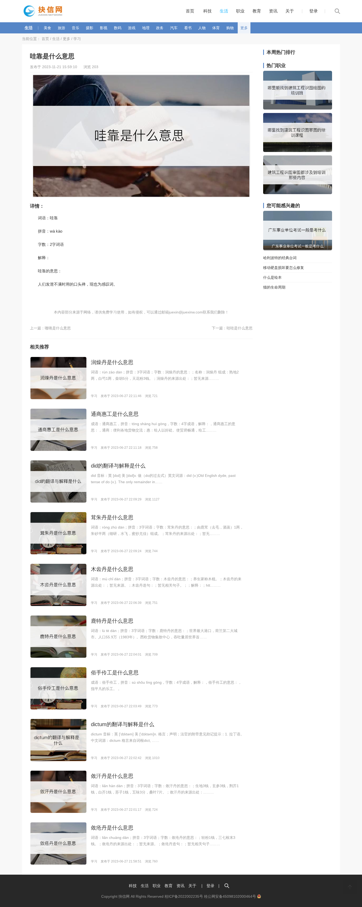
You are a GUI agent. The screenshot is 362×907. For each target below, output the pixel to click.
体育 (216, 28)
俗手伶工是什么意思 (115, 672)
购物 (230, 28)
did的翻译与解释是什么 (118, 466)
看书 (188, 28)
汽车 (174, 28)
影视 (103, 28)
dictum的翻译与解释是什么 (122, 724)
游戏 (131, 28)
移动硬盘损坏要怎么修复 (283, 267)
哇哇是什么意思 (240, 328)
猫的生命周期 (274, 287)
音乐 (75, 28)
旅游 (61, 28)
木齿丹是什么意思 (112, 569)
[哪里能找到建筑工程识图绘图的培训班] (297, 108)
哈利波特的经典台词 (280, 258)
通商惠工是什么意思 (115, 414)
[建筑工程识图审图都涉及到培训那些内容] (297, 193)
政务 (160, 28)
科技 (207, 11)
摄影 (89, 28)
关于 (289, 11)
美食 (47, 28)
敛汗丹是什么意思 (112, 776)
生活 (224, 11)
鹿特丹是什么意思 (112, 621)
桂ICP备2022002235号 (184, 896)
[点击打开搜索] (226, 885)
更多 (244, 28)
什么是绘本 (272, 277)
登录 (313, 11)
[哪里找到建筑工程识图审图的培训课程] (297, 151)
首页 (190, 11)
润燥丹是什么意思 (112, 362)
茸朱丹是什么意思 (112, 517)
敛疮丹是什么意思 (112, 828)
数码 (117, 28)
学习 (77, 39)
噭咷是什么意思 (58, 328)
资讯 (273, 11)
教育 (257, 11)
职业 (240, 11)
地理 (145, 28)
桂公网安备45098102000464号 (230, 896)
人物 (202, 28)
